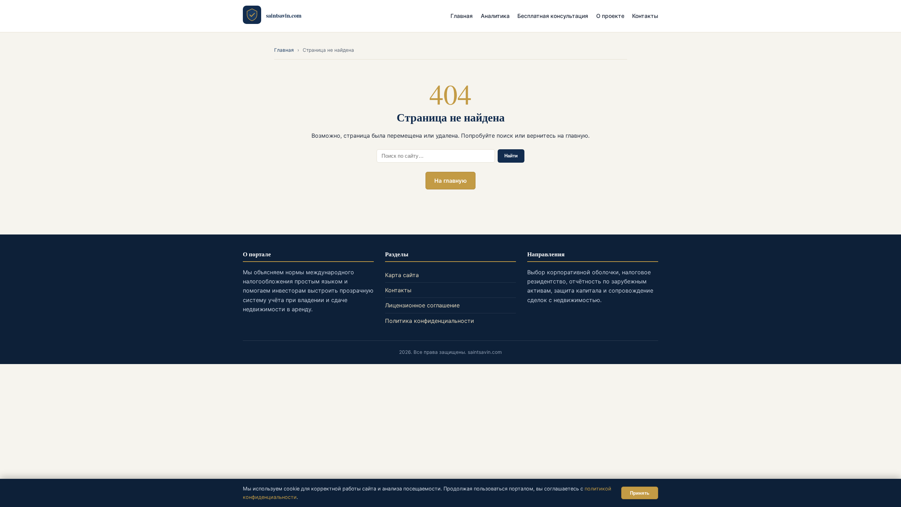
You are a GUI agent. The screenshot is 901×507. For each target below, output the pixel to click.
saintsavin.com (284, 15)
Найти (511, 155)
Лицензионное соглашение (422, 305)
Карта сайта (402, 274)
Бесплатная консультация (552, 16)
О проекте (610, 16)
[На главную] (252, 16)
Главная (461, 16)
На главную (450, 180)
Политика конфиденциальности (429, 320)
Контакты (645, 16)
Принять (639, 493)
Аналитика (495, 16)
